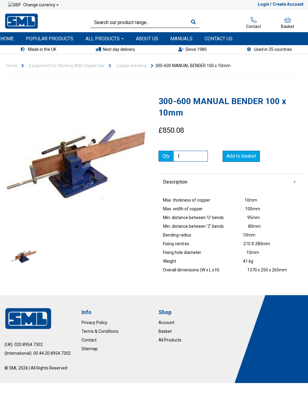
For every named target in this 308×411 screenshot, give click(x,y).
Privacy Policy (94, 322)
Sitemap (90, 348)
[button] (18, 201)
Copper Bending (131, 65)
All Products (103, 39)
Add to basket (241, 156)
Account (166, 322)
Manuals (181, 39)
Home (11, 65)
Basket (287, 26)
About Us (147, 39)
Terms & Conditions (100, 331)
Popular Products (49, 39)
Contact (253, 26)
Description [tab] (175, 182)
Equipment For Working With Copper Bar (67, 65)
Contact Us (219, 39)
